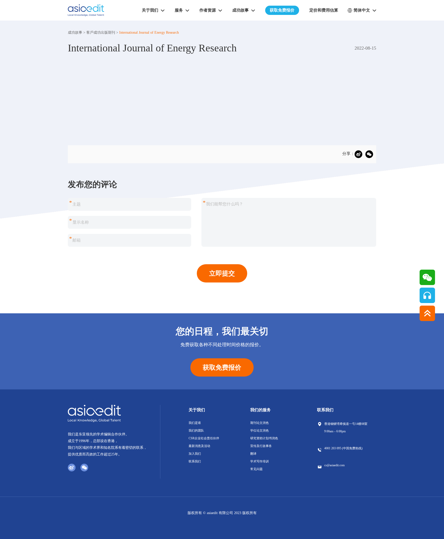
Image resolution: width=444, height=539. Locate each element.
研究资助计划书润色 (264, 438)
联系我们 (195, 461)
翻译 (253, 453)
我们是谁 (195, 423)
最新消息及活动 (199, 446)
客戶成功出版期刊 (100, 32)
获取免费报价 (282, 10)
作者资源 (207, 10)
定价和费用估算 (323, 10)
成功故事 (75, 32)
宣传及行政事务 (261, 446)
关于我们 (197, 410)
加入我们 (195, 453)
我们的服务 (260, 410)
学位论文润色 (259, 430)
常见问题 (256, 469)
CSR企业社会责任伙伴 (204, 438)
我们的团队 (196, 430)
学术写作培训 (259, 461)
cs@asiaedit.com (334, 465)
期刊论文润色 (259, 423)
